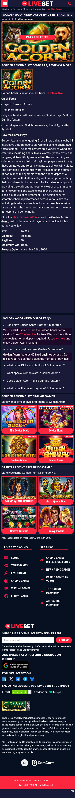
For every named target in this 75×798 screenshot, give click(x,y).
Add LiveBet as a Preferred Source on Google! (31, 657)
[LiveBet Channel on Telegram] (25, 679)
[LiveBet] (37, 3)
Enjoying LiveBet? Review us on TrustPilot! (36, 686)
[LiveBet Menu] (4, 3)
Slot (35, 93)
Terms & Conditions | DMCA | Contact (37, 780)
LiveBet (5, 9)
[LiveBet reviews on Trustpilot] (35, 692)
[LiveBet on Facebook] (18, 679)
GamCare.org (8, 752)
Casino (16, 9)
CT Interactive (38, 9)
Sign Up (64, 640)
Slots (25, 9)
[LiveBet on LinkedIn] (4, 679)
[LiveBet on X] (11, 679)
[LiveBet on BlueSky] (32, 679)
